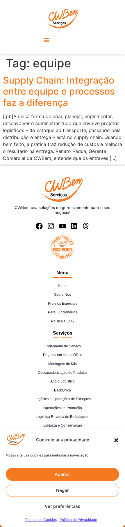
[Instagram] (50, 226)
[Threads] (85, 226)
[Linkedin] (74, 226)
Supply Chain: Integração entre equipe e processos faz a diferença (59, 91)
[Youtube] (62, 226)
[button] (116, 440)
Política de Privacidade (78, 519)
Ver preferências (62, 506)
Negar (62, 490)
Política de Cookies (41, 519)
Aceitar (62, 474)
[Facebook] (39, 226)
